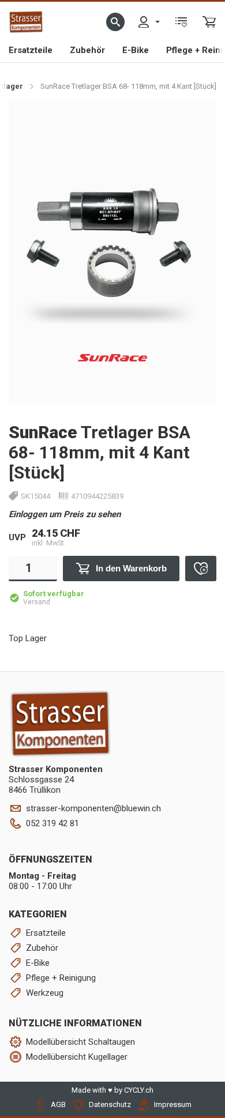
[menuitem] (148, 22)
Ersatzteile (30, 50)
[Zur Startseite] (26, 21)
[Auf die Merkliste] (200, 568)
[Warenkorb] (209, 22)
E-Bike (135, 50)
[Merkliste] (181, 22)
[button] (115, 22)
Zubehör (87, 50)
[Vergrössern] (194, 120)
